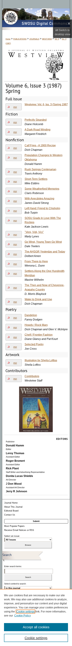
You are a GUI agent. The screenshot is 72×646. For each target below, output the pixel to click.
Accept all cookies (36, 627)
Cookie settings (25, 611)
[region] (36, 617)
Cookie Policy (22, 615)
